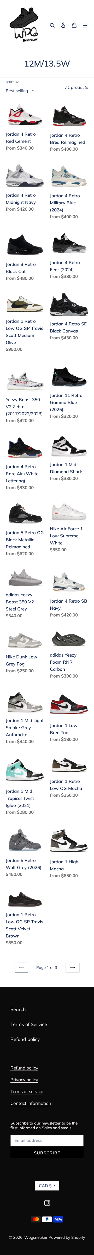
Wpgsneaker (35, 1237)
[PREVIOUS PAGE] (21, 968)
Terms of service (26, 1091)
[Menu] (85, 24)
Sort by (12, 82)
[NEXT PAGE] (73, 968)
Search (18, 1009)
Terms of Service (28, 1024)
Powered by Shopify (67, 1237)
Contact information (30, 1103)
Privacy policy (24, 1079)
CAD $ (45, 1185)
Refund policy (25, 1039)
